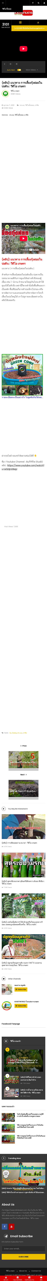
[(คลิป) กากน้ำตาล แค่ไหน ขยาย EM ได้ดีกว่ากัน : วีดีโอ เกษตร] (11, 1093)
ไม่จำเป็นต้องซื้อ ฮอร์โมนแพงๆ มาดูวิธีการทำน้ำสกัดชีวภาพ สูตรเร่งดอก (30, 1115)
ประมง (22, 105)
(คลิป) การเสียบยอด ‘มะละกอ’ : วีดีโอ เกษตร (19, 843)
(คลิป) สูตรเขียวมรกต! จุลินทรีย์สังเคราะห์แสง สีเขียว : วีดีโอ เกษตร (23, 882)
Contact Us (36, 1271)
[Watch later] (10, 64)
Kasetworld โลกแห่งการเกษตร (26, 1001)
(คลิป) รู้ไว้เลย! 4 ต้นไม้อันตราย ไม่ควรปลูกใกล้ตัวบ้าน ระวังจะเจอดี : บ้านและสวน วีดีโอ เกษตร (23, 1062)
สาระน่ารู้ (30, 1190)
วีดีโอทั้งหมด (29, 105)
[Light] (4, 64)
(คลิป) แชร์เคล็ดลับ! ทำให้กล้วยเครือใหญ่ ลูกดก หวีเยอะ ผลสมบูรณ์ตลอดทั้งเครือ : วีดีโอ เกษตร (22, 923)
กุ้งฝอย (14, 733)
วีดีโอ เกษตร (15, 91)
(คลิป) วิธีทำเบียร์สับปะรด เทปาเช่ (29, 28)
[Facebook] (4, 1227)
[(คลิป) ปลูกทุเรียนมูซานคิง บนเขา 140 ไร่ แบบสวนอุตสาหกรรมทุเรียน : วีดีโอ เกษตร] (23, 946)
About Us (23, 1271)
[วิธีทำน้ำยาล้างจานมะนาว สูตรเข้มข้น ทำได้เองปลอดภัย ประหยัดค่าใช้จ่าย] (23, 1175)
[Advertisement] (23, 144)
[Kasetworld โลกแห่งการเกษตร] (7, 1006)
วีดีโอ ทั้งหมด (6, 9)
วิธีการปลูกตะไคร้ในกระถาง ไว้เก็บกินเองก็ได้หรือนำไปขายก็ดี (30, 1126)
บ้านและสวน (23, 1057)
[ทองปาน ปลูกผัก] (7, 989)
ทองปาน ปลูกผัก (19, 985)
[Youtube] (11, 1227)
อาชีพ (37, 105)
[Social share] (16, 64)
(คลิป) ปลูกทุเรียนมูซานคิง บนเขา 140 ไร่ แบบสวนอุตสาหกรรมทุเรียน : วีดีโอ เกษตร (22, 964)
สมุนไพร (24, 1190)
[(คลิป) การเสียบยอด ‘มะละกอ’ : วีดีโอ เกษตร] (23, 826)
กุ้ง (10, 733)
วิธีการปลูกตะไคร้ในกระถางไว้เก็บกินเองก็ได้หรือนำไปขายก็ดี (31, 1137)
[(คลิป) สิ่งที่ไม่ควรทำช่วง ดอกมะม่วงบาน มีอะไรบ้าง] (11, 1080)
